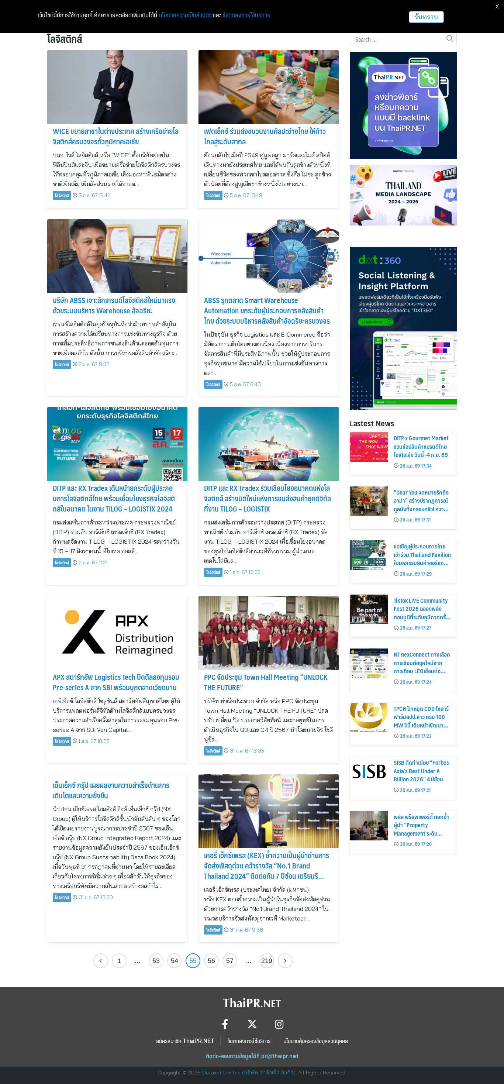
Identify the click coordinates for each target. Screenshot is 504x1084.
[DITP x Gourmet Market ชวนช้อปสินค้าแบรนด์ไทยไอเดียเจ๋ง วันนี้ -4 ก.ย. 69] (369, 447)
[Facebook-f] (225, 1024)
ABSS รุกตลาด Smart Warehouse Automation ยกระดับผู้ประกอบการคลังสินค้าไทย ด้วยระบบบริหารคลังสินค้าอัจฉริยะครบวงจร (267, 310)
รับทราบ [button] (426, 17)
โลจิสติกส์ (62, 195)
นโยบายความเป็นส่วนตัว (185, 15)
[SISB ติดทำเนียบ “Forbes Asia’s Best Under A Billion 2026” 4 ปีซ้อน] (369, 771)
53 (156, 960)
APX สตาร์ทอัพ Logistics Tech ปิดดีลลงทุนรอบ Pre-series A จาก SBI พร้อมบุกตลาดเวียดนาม (116, 682)
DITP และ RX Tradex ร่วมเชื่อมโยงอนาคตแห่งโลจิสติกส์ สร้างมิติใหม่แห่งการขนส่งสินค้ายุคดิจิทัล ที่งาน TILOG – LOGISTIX (267, 498)
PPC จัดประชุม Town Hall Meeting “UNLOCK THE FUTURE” (266, 682)
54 (174, 960)
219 (266, 960)
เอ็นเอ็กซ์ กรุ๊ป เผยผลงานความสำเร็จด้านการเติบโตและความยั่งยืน (111, 790)
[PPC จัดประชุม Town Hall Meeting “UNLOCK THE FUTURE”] (269, 633)
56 (211, 960)
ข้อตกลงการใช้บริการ (246, 15)
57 (230, 960)
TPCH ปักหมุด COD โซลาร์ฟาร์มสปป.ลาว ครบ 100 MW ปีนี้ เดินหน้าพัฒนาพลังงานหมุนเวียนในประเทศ (421, 725)
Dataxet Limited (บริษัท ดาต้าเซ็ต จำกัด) (249, 1072)
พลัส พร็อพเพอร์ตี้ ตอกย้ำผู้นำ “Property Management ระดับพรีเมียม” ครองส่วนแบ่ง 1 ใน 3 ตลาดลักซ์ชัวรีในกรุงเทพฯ (421, 837)
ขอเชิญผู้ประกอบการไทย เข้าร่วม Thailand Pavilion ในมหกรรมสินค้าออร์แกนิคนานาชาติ (422, 558)
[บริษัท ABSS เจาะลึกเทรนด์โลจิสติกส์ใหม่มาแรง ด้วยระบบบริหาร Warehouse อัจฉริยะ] (117, 256)
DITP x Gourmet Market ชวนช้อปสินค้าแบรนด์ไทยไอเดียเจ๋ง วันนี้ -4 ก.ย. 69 (421, 446)
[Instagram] (279, 1024)
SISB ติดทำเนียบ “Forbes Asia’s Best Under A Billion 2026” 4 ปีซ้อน (421, 770)
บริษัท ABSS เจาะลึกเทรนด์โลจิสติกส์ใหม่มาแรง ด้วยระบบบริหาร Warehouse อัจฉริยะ (114, 305)
